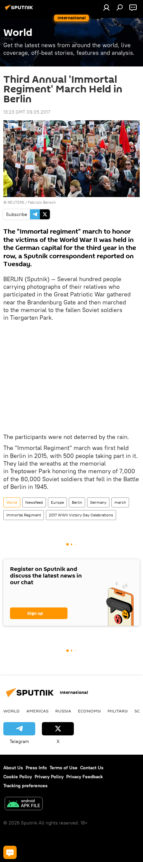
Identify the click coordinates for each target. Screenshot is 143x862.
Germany (98, 502)
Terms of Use (63, 768)
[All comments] (10, 852)
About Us (13, 768)
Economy (89, 711)
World (11, 502)
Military (117, 711)
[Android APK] (23, 804)
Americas (37, 711)
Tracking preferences (25, 786)
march (120, 502)
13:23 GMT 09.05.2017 (26, 112)
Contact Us (91, 768)
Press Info (36, 768)
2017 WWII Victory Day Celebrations (81, 514)
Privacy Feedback (84, 777)
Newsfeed (34, 502)
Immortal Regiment (23, 514)
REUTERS (16, 202)
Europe (57, 502)
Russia (63, 711)
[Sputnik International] (20, 10)
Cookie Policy (17, 777)
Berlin (77, 502)
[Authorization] (106, 7)
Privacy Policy (49, 777)
